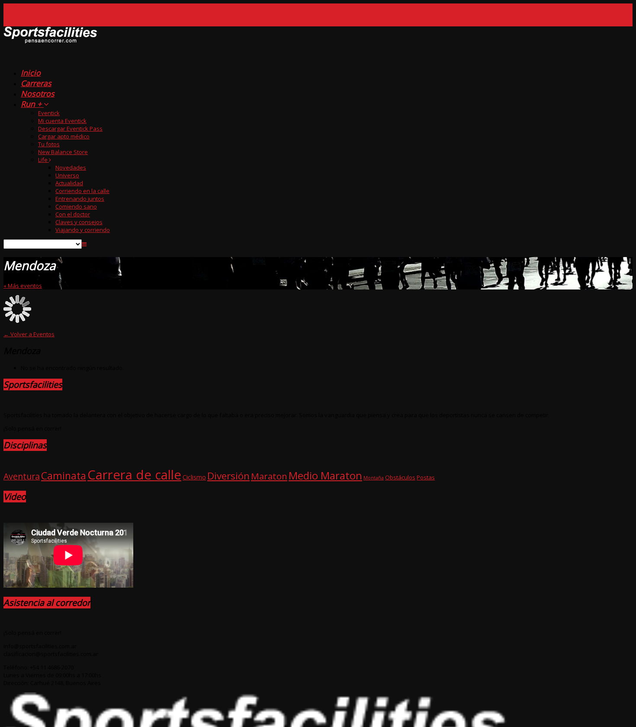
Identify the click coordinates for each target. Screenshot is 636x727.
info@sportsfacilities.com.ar (40, 7)
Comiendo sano (76, 206)
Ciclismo (194, 477)
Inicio (31, 73)
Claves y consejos (79, 222)
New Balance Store (63, 152)
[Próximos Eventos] (50, 58)
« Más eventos (22, 286)
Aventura (21, 476)
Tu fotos (49, 144)
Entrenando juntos (79, 199)
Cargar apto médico (64, 136)
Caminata (63, 476)
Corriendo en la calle (82, 191)
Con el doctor (72, 214)
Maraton (269, 476)
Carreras (36, 83)
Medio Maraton (325, 475)
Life (43, 160)
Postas (426, 477)
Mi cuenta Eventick (62, 121)
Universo (67, 175)
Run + (32, 104)
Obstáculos (400, 477)
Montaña (373, 478)
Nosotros (38, 93)
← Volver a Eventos (29, 334)
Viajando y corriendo (82, 230)
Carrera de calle (134, 474)
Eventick (49, 113)
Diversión (228, 476)
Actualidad (69, 183)
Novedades (70, 167)
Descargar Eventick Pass (70, 128)
